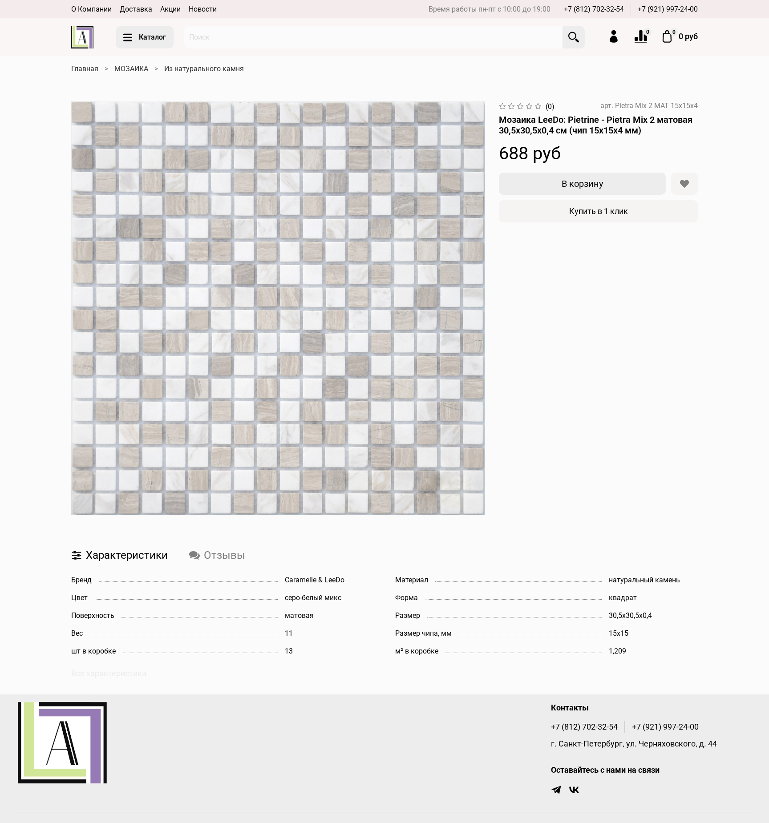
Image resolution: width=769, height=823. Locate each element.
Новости (203, 9)
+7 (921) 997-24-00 (668, 9)
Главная (84, 69)
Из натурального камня (204, 69)
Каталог (152, 37)
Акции (170, 9)
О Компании (91, 9)
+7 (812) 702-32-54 (594, 9)
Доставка (136, 9)
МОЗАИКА (131, 69)
